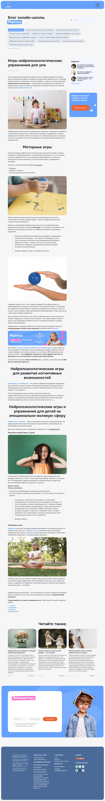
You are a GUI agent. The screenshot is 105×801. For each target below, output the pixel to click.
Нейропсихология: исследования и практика (22, 37)
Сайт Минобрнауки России (19, 770)
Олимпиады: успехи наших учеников (49, 41)
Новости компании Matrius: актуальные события (53, 37)
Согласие (20, 723)
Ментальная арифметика (41, 765)
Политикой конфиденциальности (24, 726)
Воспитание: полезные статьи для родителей (39, 30)
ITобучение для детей (40, 772)
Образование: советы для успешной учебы (22, 41)
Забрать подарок (80, 108)
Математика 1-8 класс (40, 769)
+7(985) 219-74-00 (39, 757)
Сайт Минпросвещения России (19, 768)
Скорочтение (37, 767)
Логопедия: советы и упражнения (19, 33)
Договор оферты (59, 766)
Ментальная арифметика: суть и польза (68, 33)
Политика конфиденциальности (60, 769)
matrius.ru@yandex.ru (40, 759)
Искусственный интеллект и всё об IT (67, 30)
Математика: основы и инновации (42, 33)
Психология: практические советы (73, 41)
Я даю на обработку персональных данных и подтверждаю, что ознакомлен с (26, 725)
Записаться (50, 719)
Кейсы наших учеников (16, 30)
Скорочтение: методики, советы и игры (21, 45)
